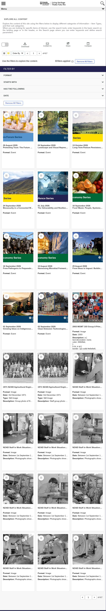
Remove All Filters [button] (84, 61)
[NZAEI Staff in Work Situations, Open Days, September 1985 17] (53, 549)
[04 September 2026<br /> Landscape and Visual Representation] (53, 126)
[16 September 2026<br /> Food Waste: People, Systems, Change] (88, 186)
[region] (53, 86)
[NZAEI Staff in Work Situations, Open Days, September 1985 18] (18, 549)
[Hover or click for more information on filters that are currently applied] (72, 61)
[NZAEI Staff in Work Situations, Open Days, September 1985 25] (88, 368)
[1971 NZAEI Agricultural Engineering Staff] (53, 368)
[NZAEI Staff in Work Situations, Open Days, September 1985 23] (53, 428)
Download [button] (25, 45)
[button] (47, 44)
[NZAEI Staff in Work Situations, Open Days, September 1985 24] (18, 428)
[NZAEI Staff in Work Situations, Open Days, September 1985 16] (88, 549)
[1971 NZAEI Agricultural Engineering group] (18, 368)
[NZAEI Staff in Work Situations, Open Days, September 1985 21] (18, 489)
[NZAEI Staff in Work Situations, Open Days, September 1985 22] (88, 428)
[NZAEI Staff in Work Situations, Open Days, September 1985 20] (53, 489)
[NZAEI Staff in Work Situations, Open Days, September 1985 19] (88, 489)
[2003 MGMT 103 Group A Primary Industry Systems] (88, 307)
